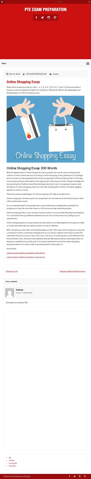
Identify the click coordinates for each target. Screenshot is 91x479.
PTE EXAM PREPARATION (45, 9)
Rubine (27, 476)
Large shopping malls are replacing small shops (26, 253)
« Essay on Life (12, 271)
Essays (56, 74)
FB (10, 458)
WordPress (17, 476)
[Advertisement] (45, 42)
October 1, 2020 (21, 293)
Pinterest (12, 466)
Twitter (12, 460)
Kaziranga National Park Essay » (72, 271)
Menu (4, 63)
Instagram (13, 463)
